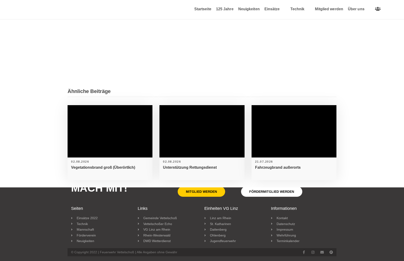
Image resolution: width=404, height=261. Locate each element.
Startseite (202, 9)
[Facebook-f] (304, 252)
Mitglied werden (329, 9)
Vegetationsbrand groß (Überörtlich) (103, 167)
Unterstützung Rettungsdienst (190, 167)
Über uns (356, 9)
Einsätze (272, 9)
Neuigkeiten (249, 9)
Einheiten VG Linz (221, 208)
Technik (297, 9)
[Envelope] (322, 252)
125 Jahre (225, 9)
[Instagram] (313, 252)
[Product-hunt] (331, 252)
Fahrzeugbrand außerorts (278, 167)
